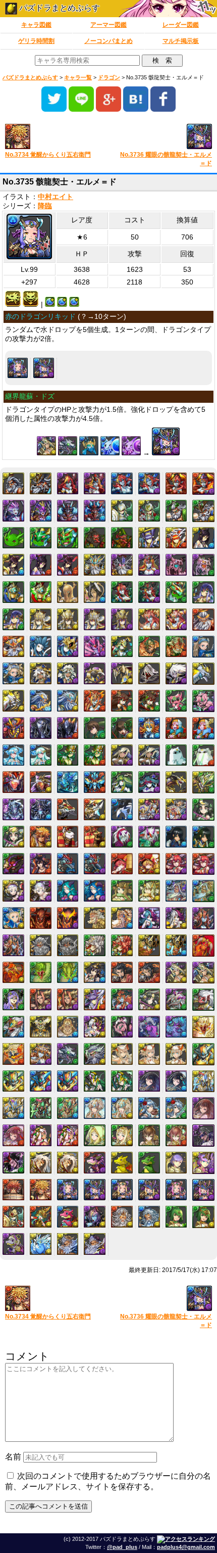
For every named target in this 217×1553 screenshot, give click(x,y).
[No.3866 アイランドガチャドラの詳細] (68, 1217)
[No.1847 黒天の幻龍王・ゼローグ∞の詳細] (40, 809)
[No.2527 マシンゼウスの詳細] (40, 945)
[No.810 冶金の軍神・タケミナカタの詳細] (176, 538)
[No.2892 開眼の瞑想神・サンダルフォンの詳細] (68, 1027)
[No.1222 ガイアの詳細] (203, 592)
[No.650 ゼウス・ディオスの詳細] (176, 511)
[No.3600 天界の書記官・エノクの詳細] (203, 1163)
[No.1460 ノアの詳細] (203, 647)
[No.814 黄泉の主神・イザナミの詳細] (68, 565)
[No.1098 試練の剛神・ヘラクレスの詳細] (40, 592)
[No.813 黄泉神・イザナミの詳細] (40, 565)
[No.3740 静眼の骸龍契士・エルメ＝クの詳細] (203, 1190)
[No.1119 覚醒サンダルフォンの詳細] (94, 592)
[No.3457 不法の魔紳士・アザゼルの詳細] (13, 1162)
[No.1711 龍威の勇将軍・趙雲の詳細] (122, 728)
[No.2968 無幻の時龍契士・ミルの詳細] (149, 1054)
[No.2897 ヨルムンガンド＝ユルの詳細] (203, 1027)
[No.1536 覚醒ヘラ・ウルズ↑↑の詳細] (94, 701)
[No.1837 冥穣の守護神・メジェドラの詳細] (203, 755)
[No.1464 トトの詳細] (94, 673)
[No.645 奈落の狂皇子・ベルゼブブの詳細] (40, 511)
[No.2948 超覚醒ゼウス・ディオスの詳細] (94, 1054)
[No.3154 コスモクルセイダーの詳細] (203, 1081)
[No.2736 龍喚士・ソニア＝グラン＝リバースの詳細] (176, 972)
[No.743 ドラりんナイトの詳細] (40, 538)
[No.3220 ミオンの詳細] (149, 1108)
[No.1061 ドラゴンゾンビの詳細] (176, 565)
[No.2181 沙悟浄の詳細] (68, 864)
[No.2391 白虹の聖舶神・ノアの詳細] (13, 918)
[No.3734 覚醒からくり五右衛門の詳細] (40, 1190)
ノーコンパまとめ (108, 40)
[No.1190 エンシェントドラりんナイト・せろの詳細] (176, 592)
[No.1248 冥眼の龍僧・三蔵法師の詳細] (122, 619)
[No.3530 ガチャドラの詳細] (149, 1162)
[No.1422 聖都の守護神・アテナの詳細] (122, 646)
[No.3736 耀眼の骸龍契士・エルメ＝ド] (164, 137)
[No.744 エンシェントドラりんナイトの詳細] (68, 538)
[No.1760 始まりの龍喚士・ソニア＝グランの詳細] (149, 755)
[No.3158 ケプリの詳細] (94, 1108)
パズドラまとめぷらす (58, 8)
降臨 (45, 206)
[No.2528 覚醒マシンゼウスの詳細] (68, 945)
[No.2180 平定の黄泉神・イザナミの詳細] (40, 864)
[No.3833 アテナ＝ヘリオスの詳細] (13, 1217)
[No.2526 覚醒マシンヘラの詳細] (13, 945)
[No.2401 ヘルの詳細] (149, 918)
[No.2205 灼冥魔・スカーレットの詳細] (176, 864)
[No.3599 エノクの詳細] (176, 1162)
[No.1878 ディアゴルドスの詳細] (68, 809)
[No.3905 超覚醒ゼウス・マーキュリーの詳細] (149, 1217)
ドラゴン (109, 77)
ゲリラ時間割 (36, 40)
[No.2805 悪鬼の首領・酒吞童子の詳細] (68, 999)
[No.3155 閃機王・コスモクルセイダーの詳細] (13, 1108)
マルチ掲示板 (180, 40)
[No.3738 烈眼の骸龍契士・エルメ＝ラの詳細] (149, 1190)
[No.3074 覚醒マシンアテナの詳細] (122, 1081)
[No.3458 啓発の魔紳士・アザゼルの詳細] (40, 1162)
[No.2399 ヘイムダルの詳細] (94, 918)
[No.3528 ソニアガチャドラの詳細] (94, 1162)
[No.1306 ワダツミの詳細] (40, 646)
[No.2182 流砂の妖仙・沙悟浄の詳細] (94, 864)
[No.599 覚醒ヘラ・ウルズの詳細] (203, 484)
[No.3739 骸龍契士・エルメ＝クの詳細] (176, 1190)
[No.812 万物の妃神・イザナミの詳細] (13, 565)
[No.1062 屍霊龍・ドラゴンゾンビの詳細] (203, 565)
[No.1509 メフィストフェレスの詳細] (149, 673)
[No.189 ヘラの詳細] (68, 483)
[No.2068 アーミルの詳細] (122, 837)
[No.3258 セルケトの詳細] (40, 1135)
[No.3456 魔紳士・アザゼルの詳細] (203, 1135)
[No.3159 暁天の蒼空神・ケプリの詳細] (122, 1108)
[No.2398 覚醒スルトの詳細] (68, 918)
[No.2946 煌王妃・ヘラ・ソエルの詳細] (40, 1054)
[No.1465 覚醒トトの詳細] (122, 673)
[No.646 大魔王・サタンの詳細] (68, 511)
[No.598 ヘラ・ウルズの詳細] (176, 483)
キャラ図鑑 (36, 24)
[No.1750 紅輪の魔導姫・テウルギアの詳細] (203, 728)
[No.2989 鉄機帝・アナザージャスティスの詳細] (68, 1081)
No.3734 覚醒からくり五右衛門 (48, 154)
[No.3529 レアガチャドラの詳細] (122, 1162)
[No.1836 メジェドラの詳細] (176, 755)
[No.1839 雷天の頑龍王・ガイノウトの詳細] (40, 782)
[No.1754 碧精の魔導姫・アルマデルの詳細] (94, 755)
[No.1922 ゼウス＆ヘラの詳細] (149, 809)
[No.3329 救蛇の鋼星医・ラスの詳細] (176, 1135)
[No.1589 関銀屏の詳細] (122, 701)
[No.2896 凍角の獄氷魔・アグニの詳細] (176, 1027)
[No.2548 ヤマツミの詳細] (94, 945)
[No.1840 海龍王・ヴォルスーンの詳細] (68, 782)
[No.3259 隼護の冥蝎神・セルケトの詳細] (68, 1135)
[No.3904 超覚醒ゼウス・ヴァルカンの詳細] (122, 1217)
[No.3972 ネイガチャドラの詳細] (13, 1244)
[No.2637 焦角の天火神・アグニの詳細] (13, 972)
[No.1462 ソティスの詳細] (40, 673)
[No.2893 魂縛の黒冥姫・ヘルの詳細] (94, 1027)
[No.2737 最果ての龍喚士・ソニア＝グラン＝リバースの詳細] (203, 973)
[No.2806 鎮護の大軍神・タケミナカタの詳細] (94, 999)
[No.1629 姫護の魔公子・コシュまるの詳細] (203, 701)
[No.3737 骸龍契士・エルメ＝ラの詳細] (122, 1190)
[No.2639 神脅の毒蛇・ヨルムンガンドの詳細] (68, 972)
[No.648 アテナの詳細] (122, 511)
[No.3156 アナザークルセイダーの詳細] (40, 1108)
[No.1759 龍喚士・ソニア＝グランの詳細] (122, 755)
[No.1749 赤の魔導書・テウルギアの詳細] (176, 728)
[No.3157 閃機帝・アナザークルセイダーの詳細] (68, 1108)
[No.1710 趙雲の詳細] (94, 728)
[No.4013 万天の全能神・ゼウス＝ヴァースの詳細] (94, 1244)
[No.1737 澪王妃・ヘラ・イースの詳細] (149, 728)
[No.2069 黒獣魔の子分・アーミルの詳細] (149, 837)
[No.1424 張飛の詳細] (149, 646)
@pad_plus (122, 1547)
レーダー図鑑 (180, 24)
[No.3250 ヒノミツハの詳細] (203, 1108)
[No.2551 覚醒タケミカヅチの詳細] (176, 945)
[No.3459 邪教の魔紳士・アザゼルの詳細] (68, 1162)
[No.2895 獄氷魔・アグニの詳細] (149, 1027)
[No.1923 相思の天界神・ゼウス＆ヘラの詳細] (176, 809)
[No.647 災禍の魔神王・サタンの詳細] (94, 511)
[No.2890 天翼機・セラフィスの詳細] (40, 1027)
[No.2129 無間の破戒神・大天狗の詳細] (13, 864)
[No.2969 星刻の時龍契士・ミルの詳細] (176, 1054)
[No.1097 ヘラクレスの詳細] (13, 592)
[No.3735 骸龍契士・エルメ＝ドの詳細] (18, 368)
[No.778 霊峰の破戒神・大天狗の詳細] (122, 538)
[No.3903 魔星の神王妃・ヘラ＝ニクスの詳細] (94, 1217)
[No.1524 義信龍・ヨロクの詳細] (203, 674)
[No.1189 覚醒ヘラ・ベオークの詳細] (149, 592)
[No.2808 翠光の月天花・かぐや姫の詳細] (149, 999)
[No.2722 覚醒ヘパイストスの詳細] (149, 972)
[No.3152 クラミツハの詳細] (149, 1081)
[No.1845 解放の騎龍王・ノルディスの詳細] (203, 782)
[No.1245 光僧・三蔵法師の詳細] (40, 619)
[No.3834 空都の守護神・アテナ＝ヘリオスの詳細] (40, 1217)
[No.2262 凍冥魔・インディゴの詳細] (68, 891)
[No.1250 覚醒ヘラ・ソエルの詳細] (176, 619)
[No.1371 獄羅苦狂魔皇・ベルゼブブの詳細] (94, 646)
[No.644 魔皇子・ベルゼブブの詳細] (13, 511)
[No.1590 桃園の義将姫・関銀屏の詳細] (149, 701)
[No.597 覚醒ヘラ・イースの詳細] (149, 483)
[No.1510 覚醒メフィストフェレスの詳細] (176, 673)
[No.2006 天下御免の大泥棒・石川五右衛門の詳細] (40, 837)
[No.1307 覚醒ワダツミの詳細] (68, 646)
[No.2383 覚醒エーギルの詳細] (203, 891)
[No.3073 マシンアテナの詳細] (94, 1081)
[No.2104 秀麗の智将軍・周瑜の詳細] (203, 837)
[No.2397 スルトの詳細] (40, 918)
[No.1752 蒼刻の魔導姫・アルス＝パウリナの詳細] (40, 755)
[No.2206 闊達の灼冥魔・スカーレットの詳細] (203, 864)
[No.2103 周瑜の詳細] (176, 837)
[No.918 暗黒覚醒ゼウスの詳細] (122, 565)
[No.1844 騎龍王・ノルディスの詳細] (176, 782)
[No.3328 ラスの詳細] (149, 1135)
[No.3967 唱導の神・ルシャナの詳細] (203, 1217)
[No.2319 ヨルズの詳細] (122, 891)
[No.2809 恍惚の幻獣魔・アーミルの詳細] (176, 999)
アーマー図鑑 (108, 24)
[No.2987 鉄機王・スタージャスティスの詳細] (13, 1081)
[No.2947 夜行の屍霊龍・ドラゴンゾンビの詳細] (68, 1054)
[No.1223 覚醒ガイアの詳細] (13, 619)
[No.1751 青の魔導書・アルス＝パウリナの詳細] (13, 755)
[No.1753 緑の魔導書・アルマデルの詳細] (68, 755)
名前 (13, 1456)
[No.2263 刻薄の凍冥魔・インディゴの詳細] (94, 891)
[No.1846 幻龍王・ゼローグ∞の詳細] (13, 809)
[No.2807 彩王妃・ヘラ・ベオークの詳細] (122, 999)
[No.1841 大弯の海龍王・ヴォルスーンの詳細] (94, 782)
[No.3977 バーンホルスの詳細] (40, 1244)
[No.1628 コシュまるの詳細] (176, 701)
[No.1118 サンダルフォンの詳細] (68, 592)
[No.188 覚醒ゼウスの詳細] (40, 483)
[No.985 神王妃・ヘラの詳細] (149, 565)
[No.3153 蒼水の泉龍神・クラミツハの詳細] (176, 1081)
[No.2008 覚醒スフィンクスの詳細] (94, 837)
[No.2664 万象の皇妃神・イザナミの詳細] (94, 972)
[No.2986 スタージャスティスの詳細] (203, 1054)
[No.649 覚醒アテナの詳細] (149, 511)
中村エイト (55, 197)
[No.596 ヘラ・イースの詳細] (122, 483)
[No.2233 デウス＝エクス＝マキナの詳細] (13, 891)
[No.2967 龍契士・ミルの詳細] (122, 1054)
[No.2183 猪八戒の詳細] (122, 864)
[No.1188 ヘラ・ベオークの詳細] (122, 592)
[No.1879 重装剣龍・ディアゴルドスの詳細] (94, 809)
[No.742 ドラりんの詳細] (13, 538)
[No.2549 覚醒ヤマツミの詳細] (122, 945)
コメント (27, 1356)
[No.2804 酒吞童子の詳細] (40, 999)
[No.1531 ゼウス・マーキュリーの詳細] (40, 701)
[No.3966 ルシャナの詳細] (176, 1217)
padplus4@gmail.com (186, 1547)
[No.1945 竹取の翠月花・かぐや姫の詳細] (13, 837)
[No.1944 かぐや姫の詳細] (203, 809)
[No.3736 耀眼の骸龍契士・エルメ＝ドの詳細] (43, 368)
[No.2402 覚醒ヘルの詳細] (176, 918)
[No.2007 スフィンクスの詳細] (68, 837)
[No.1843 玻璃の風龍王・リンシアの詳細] (149, 782)
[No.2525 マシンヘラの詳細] (203, 918)
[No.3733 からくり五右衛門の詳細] (13, 1190)
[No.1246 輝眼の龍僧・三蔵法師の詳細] (68, 619)
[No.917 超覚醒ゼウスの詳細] (94, 565)
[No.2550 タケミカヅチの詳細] (149, 945)
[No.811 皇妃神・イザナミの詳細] (203, 538)
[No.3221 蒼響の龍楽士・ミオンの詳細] (176, 1108)
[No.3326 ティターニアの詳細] (94, 1135)
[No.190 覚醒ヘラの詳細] (94, 483)
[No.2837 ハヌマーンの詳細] (203, 1000)
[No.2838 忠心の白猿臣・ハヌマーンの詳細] (13, 1027)
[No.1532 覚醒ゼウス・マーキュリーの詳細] (68, 701)
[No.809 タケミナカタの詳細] (149, 538)
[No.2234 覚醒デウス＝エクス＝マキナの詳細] (40, 891)
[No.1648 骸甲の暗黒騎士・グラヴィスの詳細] (68, 728)
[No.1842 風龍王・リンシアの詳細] (122, 782)
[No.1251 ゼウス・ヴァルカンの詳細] (203, 619)
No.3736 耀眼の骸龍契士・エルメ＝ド (166, 159)
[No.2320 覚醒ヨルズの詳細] (149, 891)
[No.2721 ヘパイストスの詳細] (122, 972)
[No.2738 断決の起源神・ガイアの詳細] (13, 999)
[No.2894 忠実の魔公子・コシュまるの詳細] (122, 1027)
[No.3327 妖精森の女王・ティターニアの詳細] (122, 1135)
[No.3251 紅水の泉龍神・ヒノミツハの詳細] (13, 1135)
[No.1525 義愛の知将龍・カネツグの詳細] (13, 701)
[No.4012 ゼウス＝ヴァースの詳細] (68, 1244)
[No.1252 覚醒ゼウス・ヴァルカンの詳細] (13, 646)
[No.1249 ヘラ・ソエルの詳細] (149, 619)
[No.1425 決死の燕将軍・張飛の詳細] (176, 646)
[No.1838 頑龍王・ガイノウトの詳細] (13, 782)
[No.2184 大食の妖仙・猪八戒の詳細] (149, 864)
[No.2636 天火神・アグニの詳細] (203, 945)
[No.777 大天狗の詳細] (94, 538)
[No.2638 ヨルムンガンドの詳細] (40, 972)
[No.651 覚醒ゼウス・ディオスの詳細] (203, 511)
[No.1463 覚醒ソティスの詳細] (68, 673)
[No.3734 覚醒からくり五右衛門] (53, 137)
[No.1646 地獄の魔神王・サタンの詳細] (13, 728)
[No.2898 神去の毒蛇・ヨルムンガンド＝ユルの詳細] (13, 1054)
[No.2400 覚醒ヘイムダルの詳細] (122, 918)
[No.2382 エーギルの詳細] (176, 891)
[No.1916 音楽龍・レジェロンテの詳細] (122, 809)
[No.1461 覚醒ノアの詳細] (13, 673)
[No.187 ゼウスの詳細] (13, 483)
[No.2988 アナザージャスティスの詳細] (40, 1081)
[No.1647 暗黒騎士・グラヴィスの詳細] (40, 728)
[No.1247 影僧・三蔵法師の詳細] (94, 619)
